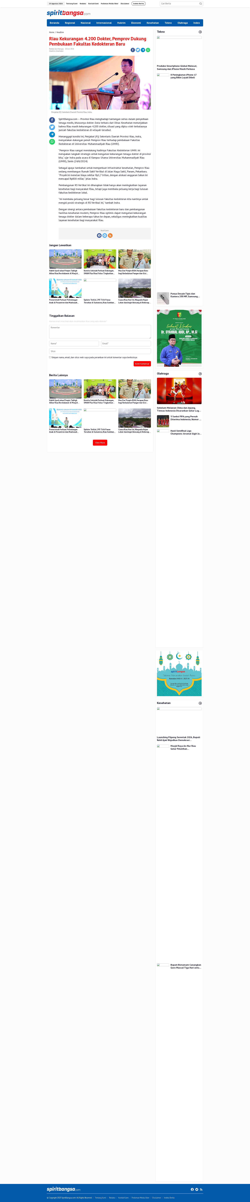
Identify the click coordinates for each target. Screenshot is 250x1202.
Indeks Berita (169, 1198)
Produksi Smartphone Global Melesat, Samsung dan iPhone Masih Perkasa (177, 67)
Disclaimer (156, 1198)
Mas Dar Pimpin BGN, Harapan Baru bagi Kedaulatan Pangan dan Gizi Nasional (133, 272)
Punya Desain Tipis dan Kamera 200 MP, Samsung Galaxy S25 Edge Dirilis (184, 295)
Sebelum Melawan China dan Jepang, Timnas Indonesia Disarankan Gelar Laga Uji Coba (178, 409)
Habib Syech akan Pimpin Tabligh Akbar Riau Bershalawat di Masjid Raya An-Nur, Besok (63, 272)
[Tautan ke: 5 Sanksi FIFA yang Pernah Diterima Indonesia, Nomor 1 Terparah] (163, 421)
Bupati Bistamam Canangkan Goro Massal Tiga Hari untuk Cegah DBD (186, 966)
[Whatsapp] (148, 50)
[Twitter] (104, 235)
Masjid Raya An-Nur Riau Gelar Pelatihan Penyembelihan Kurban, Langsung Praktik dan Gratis (186, 747)
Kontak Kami (123, 1198)
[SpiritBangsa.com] (68, 13)
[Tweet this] (138, 50)
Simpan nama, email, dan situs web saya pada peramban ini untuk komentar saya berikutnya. (94, 357)
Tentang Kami (100, 1198)
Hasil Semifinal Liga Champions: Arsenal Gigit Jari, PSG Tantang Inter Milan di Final (186, 432)
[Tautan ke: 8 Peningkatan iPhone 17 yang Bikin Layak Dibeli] (163, 181)
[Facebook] (99, 235)
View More (100, 442)
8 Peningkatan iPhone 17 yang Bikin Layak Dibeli (183, 76)
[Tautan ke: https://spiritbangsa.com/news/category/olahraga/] (200, 374)
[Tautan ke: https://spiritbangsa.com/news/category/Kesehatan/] (200, 703)
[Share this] (133, 50)
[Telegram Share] (143, 50)
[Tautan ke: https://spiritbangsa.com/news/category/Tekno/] (200, 32)
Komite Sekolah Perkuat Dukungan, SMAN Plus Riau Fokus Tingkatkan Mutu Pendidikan (99, 272)
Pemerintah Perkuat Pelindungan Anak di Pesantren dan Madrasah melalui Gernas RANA (63, 301)
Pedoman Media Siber (140, 1198)
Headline (52, 51)
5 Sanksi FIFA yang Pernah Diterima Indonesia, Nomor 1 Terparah (186, 418)
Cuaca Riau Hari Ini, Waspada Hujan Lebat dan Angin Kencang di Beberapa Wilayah (134, 301)
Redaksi (112, 1198)
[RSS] (110, 235)
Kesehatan (60, 51)
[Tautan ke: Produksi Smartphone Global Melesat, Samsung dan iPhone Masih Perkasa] (179, 49)
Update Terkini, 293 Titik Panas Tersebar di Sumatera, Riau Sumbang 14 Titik (99, 301)
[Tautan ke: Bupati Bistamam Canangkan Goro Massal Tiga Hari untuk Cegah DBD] (163, 1071)
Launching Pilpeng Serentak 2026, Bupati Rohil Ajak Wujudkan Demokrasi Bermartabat (178, 739)
